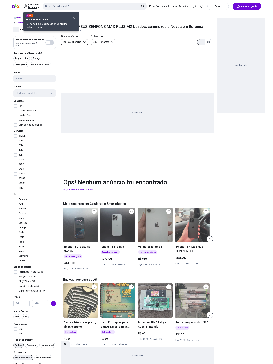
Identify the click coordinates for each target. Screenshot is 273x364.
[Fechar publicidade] (65, 344)
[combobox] (95, 6)
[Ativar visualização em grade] (208, 42)
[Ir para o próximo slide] (210, 239)
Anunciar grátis (249, 6)
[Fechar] (73, 17)
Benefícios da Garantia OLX (27, 53)
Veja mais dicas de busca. (78, 189)
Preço (16, 297)
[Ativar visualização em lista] (201, 42)
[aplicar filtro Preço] (53, 303)
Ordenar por (19, 352)
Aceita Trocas (20, 311)
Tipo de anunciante (23, 340)
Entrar (218, 6)
